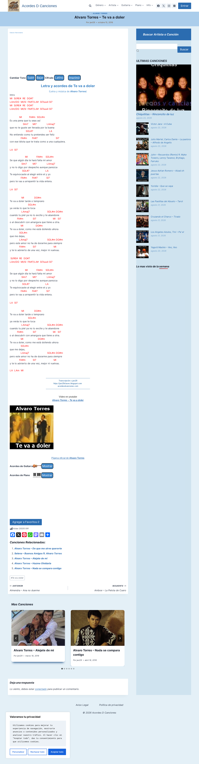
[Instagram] (169, 6)
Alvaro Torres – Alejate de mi (30, 558)
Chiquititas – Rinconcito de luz (155, 114)
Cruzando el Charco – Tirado (165, 216)
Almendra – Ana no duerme (25, 588)
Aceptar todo (57, 752)
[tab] (62, 668)
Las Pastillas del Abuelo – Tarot (167, 201)
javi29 (92, 22)
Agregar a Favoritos (25, 521)
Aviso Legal (82, 704)
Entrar (185, 5)
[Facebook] (158, 6)
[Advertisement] (68, 54)
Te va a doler (17, 578)
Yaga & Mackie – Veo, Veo (164, 247)
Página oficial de (67, 458)
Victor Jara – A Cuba (161, 124)
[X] (163, 6)
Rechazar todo (37, 752)
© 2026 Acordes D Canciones (99, 712)
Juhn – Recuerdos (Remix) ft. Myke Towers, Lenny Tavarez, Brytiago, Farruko (169, 158)
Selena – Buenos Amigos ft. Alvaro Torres (38, 553)
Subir (30, 77)
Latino (59, 77)
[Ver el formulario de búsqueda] (90, 5)
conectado (41, 689)
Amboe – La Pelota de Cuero (110, 588)
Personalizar (18, 752)
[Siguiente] (120, 638)
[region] (38, 735)
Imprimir (74, 77)
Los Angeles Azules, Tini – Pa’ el (167, 232)
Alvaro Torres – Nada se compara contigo (37, 568)
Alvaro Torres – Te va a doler (68, 400)
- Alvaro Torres (99, 13)
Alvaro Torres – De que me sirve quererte (38, 548)
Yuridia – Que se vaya (162, 186)
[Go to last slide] (16, 638)
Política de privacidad (111, 704)
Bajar (40, 77)
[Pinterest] (174, 6)
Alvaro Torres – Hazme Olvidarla (32, 563)
